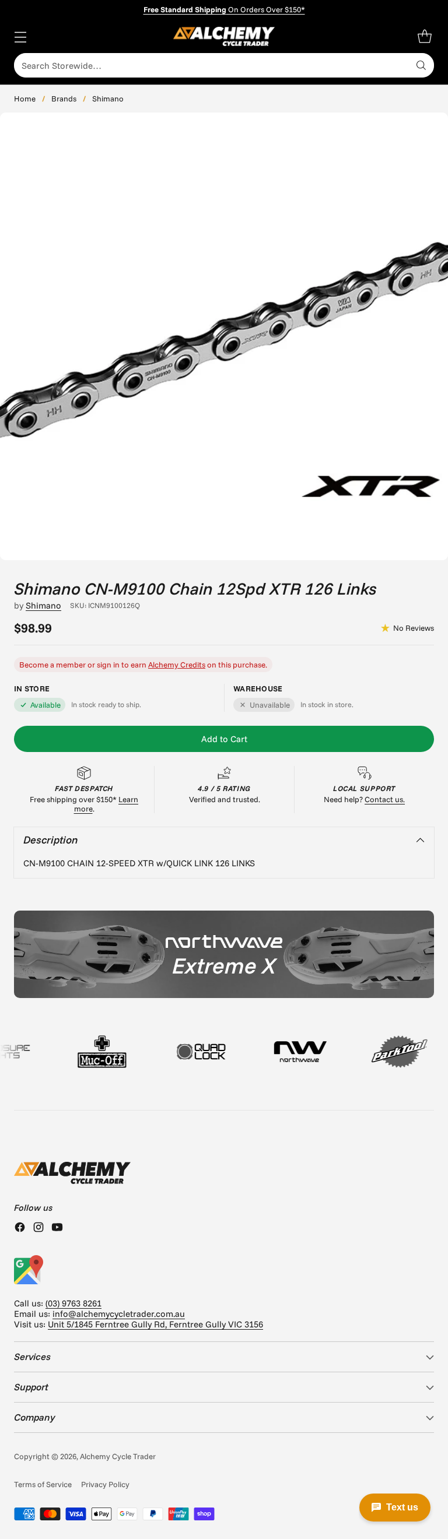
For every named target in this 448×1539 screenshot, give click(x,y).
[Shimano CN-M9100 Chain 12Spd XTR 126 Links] (224, 336)
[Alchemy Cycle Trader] (224, 36)
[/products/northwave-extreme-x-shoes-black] (224, 954)
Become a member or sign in (69, 664)
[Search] (421, 65)
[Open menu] (20, 36)
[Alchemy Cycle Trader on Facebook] (20, 1228)
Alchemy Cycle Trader (118, 1456)
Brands (63, 98)
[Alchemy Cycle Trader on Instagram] (39, 1228)
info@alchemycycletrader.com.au (118, 1313)
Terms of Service (43, 1484)
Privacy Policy (105, 1484)
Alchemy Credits (176, 664)
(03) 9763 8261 (74, 1303)
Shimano (108, 98)
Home (25, 98)
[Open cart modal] (424, 36)
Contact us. (385, 799)
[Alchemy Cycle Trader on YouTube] (57, 1228)
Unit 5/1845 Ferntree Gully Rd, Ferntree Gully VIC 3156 (155, 1324)
